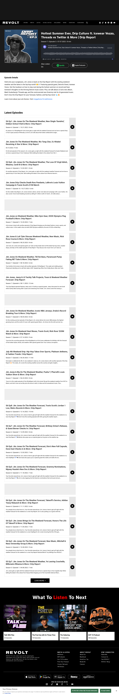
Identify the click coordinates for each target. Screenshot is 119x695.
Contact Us (104, 657)
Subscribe (80, 22)
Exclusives (57, 22)
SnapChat (105, 22)
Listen (38, 22)
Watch (32, 22)
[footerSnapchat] (57, 685)
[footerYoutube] (72, 685)
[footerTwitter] (67, 685)
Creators (72, 22)
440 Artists (60, 666)
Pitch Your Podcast (63, 662)
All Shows (60, 654)
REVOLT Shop (105, 662)
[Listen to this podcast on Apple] (78, 65)
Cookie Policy (7, 693)
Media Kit (82, 662)
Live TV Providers (62, 659)
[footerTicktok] (52, 685)
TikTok (103, 22)
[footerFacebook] (62, 685)
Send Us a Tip (84, 659)
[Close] (116, 691)
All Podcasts (61, 657)
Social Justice (47, 22)
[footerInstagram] (47, 685)
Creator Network (62, 664)
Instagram (100, 22)
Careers (82, 664)
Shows (26, 22)
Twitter (111, 22)
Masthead (83, 657)
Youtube (114, 22)
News (64, 22)
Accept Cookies (105, 690)
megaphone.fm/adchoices (42, 99)
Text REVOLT (105, 659)
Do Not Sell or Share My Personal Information (84, 690)
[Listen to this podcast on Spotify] (60, 65)
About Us (82, 654)
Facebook (108, 22)
